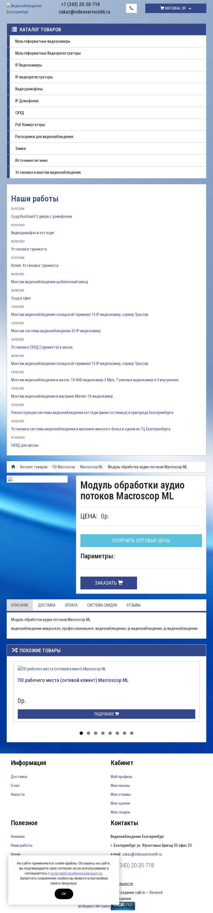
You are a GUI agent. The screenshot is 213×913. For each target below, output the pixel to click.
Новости (18, 794)
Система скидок (102, 605)
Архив (16, 854)
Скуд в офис (21, 298)
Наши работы (35, 198)
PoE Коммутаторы (30, 124)
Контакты (124, 823)
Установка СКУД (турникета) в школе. (42, 347)
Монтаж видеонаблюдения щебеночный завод (49, 282)
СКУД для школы (25, 445)
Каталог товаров (40, 29)
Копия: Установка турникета (34, 265)
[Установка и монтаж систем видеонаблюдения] (13, 467)
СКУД (19, 113)
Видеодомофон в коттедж (32, 233)
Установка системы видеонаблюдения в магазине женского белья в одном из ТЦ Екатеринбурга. (91, 429)
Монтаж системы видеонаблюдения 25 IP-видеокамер (56, 331)
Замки (20, 148)
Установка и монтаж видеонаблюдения (48, 172)
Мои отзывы (121, 794)
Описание (20, 605)
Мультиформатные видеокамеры (42, 41)
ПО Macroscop (63, 467)
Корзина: (175, 8)
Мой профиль (121, 776)
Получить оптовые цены (141, 540)
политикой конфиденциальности (76, 873)
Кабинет (122, 763)
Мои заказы (120, 785)
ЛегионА (156, 892)
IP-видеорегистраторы (34, 77)
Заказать (106, 583)
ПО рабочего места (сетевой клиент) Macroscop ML (73, 680)
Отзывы (133, 605)
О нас (15, 785)
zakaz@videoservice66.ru (81, 12)
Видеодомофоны (29, 89)
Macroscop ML (91, 467)
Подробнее (104, 714)
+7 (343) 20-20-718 (80, 4)
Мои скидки (120, 812)
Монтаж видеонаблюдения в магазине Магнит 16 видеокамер (62, 396)
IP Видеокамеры (28, 65)
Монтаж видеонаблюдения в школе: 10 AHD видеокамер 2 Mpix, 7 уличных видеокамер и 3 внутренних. (95, 380)
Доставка (46, 605)
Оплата (71, 605)
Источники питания (31, 160)
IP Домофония (27, 101)
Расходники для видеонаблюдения (44, 136)
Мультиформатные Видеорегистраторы (48, 53)
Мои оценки (120, 803)
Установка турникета (29, 249)
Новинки (18, 836)
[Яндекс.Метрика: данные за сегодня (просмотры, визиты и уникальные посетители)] (94, 906)
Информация (28, 763)
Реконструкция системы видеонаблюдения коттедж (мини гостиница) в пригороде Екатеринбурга (92, 412)
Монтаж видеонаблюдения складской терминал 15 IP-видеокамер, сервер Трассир (79, 314)
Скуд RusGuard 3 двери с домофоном (41, 216)
